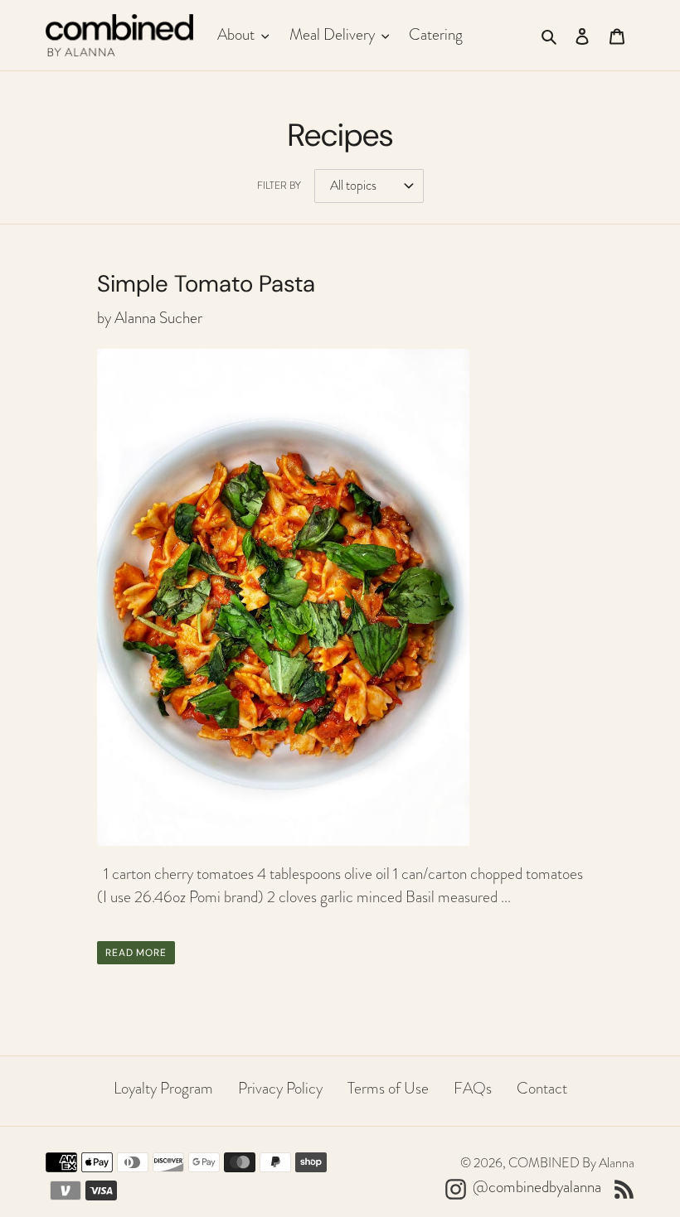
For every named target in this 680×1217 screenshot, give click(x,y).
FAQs (473, 1088)
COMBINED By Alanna (571, 1163)
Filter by (279, 185)
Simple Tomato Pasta (206, 283)
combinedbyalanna (544, 1187)
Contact (542, 1088)
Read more (136, 952)
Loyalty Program (163, 1088)
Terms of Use (388, 1088)
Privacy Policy (280, 1088)
